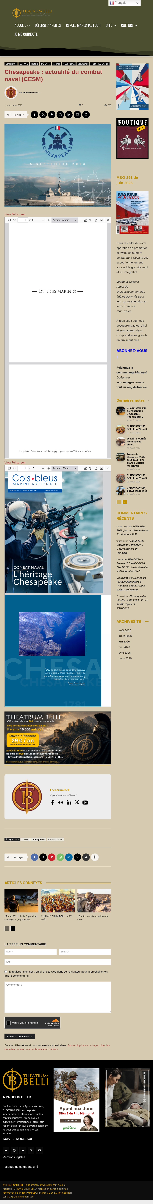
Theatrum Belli (31, 92)
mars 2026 (125, 658)
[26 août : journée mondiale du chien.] (94, 900)
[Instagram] (14, 1150)
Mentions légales (14, 1157)
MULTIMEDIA (68, 64)
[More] (95, 857)
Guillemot (122, 577)
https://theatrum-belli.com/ (63, 795)
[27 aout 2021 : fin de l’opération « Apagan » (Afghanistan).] (21, 900)
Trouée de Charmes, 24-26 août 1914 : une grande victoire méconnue (136, 460)
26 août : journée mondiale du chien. (136, 441)
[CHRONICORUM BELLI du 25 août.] (120, 490)
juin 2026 (124, 641)
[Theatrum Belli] (11, 92)
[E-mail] (77, 114)
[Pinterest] (51, 114)
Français (120, 2)
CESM (25, 839)
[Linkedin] (69, 114)
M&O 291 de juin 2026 (127, 180)
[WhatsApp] (60, 114)
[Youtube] (85, 802)
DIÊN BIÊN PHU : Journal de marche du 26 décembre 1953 (132, 530)
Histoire (34, 64)
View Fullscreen (15, 214)
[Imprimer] (86, 114)
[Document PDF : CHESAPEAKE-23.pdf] (57, 586)
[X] (43, 114)
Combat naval (55, 839)
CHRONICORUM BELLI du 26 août (137, 477)
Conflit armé (11, 64)
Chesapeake (38, 839)
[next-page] (12, 928)
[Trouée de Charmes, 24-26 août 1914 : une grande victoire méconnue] (120, 457)
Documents (83, 64)
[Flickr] (60, 802)
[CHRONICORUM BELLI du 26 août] (120, 478)
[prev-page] (6, 928)
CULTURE (24, 64)
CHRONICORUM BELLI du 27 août (137, 428)
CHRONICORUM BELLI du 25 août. (137, 489)
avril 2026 (125, 652)
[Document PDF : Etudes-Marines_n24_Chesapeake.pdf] (57, 338)
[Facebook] (34, 114)
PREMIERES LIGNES (99, 64)
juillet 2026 (125, 635)
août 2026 (125, 630)
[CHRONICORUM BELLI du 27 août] (58, 900)
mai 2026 (124, 647)
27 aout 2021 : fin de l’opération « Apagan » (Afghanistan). (136, 412)
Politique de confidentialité (20, 1166)
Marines (56, 64)
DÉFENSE (45, 64)
